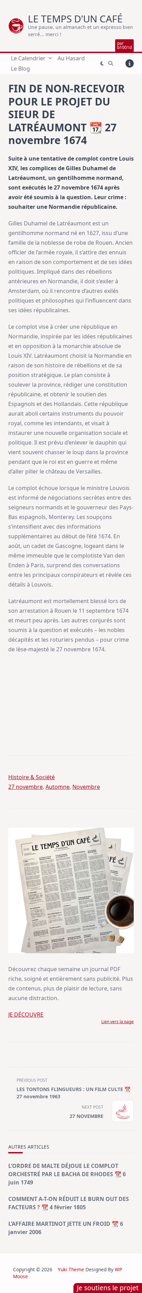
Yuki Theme (71, 1269)
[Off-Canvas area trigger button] (129, 63)
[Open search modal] (110, 63)
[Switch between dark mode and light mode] (102, 63)
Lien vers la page (117, 1022)
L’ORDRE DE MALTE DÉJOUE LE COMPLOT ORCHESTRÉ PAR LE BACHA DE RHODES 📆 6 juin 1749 (67, 1174)
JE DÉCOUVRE (25, 1014)
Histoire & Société (31, 777)
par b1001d (124, 45)
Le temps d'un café (75, 18)
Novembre (86, 787)
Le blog (20, 68)
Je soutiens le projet (108, 1287)
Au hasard (71, 58)
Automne (57, 787)
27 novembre (25, 787)
